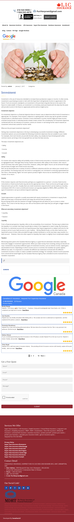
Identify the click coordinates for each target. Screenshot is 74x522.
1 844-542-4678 (24, 12)
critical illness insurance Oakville (31, 511)
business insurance (34, 433)
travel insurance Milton (59, 509)
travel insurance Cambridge (57, 505)
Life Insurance (27, 25)
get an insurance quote (47, 435)
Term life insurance (50, 431)
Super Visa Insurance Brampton (15, 444)
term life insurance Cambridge (45, 505)
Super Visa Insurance (40, 25)
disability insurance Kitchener (11, 509)
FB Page (15, 31)
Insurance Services (15, 25)
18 (38, 356)
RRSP (27, 431)
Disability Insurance (18, 431)
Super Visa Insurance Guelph (14, 457)
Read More (25, 310)
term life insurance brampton (39, 503)
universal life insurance (19, 433)
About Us (5, 25)
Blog (3, 31)
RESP (31, 431)
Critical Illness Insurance (48, 429)
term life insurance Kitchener (48, 507)
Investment (65, 25)
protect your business (11, 435)
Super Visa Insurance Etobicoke (15, 448)
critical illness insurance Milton (35, 509)
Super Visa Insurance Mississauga (16, 446)
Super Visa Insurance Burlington (15, 451)
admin (10, 86)
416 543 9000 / (24, 10)
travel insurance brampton (51, 503)
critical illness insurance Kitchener (34, 507)
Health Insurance (34, 429)
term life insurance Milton (48, 509)
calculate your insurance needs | (29, 435)
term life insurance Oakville (44, 511)
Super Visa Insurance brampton (11, 503)
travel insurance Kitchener (60, 507)
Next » (43, 356)
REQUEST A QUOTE (50, 17)
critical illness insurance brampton (25, 503)
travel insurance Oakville (56, 511)
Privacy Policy (9, 442)
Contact (8, 31)
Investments (38, 431)
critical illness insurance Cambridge (30, 505)
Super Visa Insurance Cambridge (16, 453)
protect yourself (46, 433)
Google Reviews (24, 31)
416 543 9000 (17, 437)
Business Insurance (54, 25)
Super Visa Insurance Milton (23, 509)
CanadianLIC (16, 518)
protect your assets (58, 433)
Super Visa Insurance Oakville (18, 511)
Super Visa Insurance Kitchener (15, 455)
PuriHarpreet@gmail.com (49, 11)
